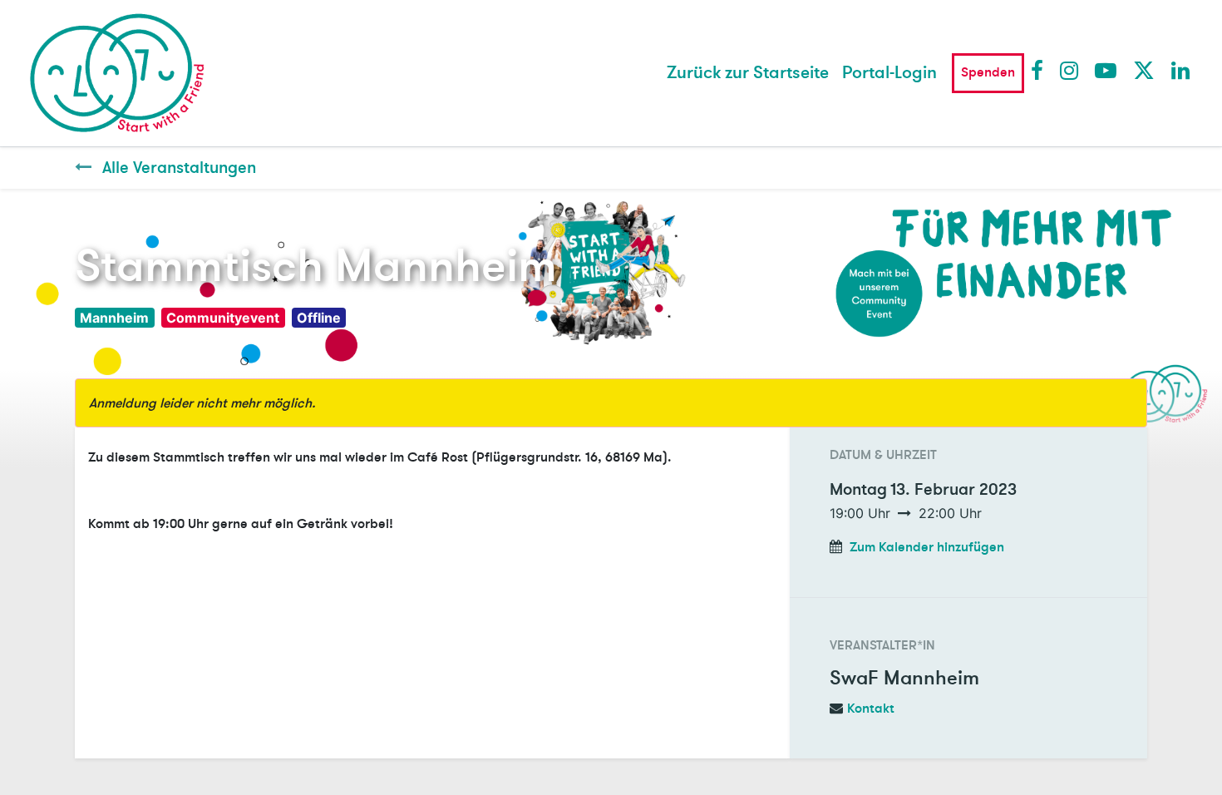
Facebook (1040, 69)
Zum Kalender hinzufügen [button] (927, 547)
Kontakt (870, 708)
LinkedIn (1181, 69)
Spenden (988, 72)
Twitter (1143, 69)
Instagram (1069, 69)
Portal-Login (889, 73)
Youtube (1104, 69)
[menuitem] (747, 73)
